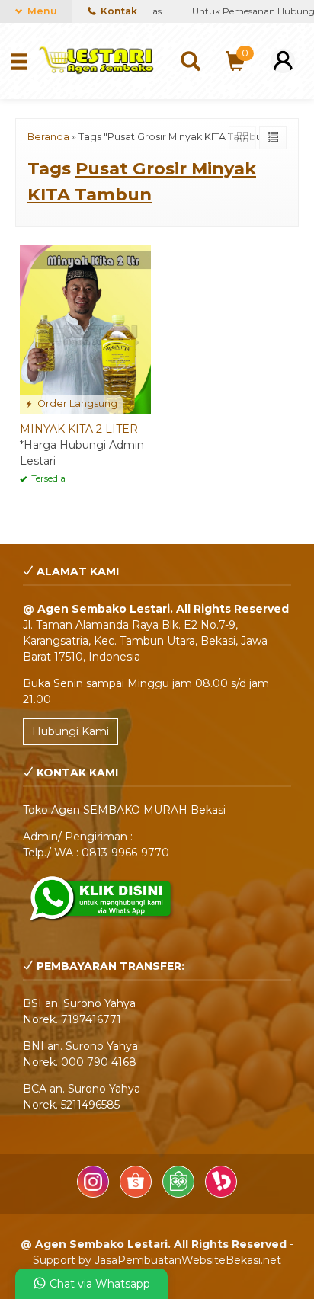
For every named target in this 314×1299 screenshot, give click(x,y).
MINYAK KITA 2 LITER (79, 429)
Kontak (117, 11)
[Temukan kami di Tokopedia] (179, 1194)
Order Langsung (76, 403)
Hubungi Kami (70, 731)
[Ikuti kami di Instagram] (94, 1194)
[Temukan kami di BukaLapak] (221, 1194)
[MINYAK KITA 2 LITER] (85, 328)
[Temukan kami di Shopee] (137, 1194)
